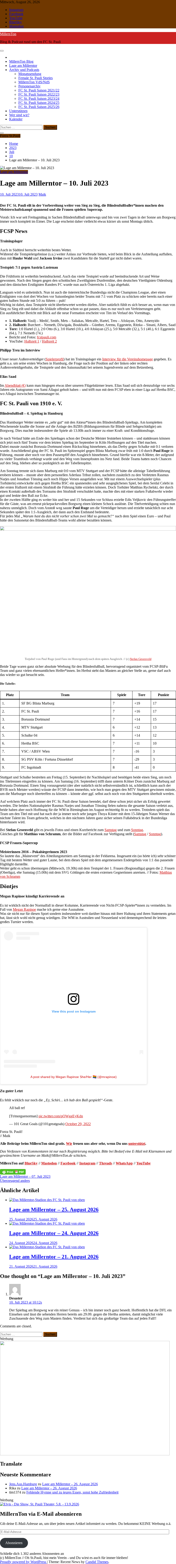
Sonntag (137, 830)
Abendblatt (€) (15, 385)
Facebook (16, 14)
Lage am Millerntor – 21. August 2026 (54, 1257)
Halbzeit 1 (31, 341)
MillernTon (8, 34)
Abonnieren (13, 1543)
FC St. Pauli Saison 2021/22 (38, 90)
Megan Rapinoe (24, 909)
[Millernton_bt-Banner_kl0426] (85, 1454)
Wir (69, 1143)
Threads (105, 1163)
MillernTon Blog (21, 61)
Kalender (15, 119)
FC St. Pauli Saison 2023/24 (38, 98)
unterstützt (136, 1143)
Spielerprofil (54, 359)
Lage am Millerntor (23, 66)
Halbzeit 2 (49, 341)
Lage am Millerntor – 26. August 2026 (70, 1484)
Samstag (110, 830)
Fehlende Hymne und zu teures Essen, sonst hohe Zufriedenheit (72, 1492)
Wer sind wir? (19, 115)
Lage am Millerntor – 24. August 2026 (54, 1233)
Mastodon (16, 26)
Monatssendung (29, 74)
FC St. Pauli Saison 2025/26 (38, 107)
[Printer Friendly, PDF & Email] (13, 1172)
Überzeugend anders (15, 1181)
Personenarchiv (29, 86)
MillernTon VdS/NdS (34, 82)
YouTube (15, 18)
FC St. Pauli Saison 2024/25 (38, 103)
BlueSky (15, 22)
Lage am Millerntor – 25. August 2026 (54, 1210)
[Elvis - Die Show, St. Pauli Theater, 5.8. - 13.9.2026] (39, 1504)
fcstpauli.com (46, 337)
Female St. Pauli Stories (35, 78)
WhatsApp (124, 1163)
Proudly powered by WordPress (23, 1562)
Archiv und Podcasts (24, 70)
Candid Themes (96, 1562)
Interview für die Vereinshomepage (127, 359)
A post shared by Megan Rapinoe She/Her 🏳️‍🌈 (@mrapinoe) (73, 1077)
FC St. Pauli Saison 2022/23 (38, 94)
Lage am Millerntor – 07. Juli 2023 (25, 1176)
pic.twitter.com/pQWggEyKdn (60, 1116)
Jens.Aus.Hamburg (23, 1484)
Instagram (16, 10)
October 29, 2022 (78, 1124)
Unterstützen (18, 111)
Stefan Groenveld (140, 659)
